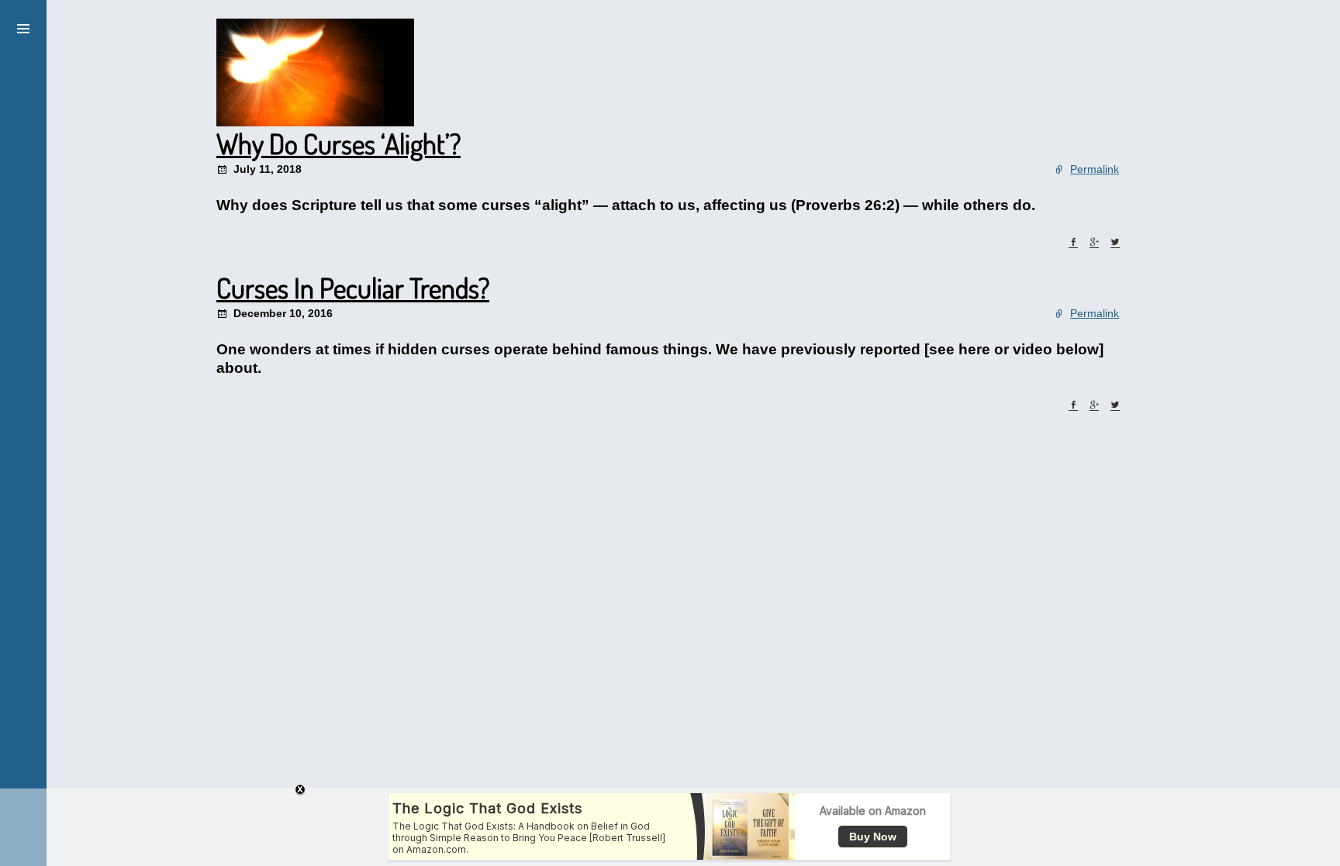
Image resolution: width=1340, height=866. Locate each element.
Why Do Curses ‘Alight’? (338, 143)
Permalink (1094, 169)
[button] (23, 26)
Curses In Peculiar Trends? (352, 287)
